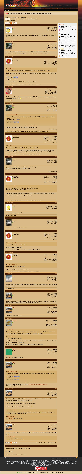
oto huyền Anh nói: (11, 410)
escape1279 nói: (10, 416)
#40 (56, 422)
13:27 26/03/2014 (9, 156)
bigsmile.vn (54, 297)
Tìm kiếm (7, 10)
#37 (56, 347)
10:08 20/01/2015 (9, 273)
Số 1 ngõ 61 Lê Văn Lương (52, 63)
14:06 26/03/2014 (9, 230)
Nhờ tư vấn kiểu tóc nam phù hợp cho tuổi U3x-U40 (68, 34)
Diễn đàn (38, 8)
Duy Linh (10, 357)
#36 (56, 318)
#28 (56, 174)
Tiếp (15, 22)
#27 (56, 156)
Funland (51, 8)
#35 (56, 305)
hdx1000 (7, 20)
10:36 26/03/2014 (9, 86)
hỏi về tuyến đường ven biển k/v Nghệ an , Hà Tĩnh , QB (68, 49)
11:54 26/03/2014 (9, 133)
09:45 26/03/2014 (9, 41)
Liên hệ (52, 457)
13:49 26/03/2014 (9, 202)
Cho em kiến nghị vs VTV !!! (68, 39)
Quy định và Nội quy (59, 457)
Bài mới (32, 8)
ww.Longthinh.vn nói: (11, 114)
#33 (56, 273)
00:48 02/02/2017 (9, 305)
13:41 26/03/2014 (9, 174)
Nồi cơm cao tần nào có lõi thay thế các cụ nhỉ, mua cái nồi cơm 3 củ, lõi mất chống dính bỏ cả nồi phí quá (68, 53)
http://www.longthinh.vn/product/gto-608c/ (38, 384)
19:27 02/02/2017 (9, 318)
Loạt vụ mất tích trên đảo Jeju (68, 43)
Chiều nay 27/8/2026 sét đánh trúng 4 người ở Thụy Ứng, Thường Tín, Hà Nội (68, 46)
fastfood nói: (9, 68)
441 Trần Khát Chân (53, 325)
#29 (56, 202)
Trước (7, 22)
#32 (56, 252)
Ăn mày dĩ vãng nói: (11, 264)
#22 (56, 41)
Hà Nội (55, 280)
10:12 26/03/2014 (9, 56)
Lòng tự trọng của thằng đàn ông (68, 30)
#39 (56, 388)
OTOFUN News (72, 457)
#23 (56, 56)
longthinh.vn (54, 64)
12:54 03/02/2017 (9, 347)
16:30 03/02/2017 (9, 360)
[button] (34, 8)
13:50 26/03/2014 (9, 217)
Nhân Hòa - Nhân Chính (52, 93)
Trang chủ (26, 8)
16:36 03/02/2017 (9, 422)
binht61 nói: (9, 329)
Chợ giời (57, 8)
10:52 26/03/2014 (9, 103)
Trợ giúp (66, 457)
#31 (56, 230)
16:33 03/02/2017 (9, 388)
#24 (56, 86)
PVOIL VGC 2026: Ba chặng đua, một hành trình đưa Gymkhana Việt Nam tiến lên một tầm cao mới (29, 13)
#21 (56, 24)
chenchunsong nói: (11, 186)
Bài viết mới (61, 24)
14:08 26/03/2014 (9, 252)
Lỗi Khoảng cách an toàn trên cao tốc (68, 27)
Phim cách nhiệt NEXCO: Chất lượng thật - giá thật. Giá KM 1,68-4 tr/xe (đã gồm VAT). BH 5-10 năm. (42, 472)
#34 (56, 290)
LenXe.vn (20, 8)
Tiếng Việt (8, 457)
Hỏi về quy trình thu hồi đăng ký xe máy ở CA (68, 56)
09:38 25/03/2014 (9, 24)
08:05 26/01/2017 (9, 290)
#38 (56, 360)
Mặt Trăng (55, 48)
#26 (56, 133)
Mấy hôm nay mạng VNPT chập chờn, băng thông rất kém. (68, 37)
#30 (56, 217)
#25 (56, 103)
